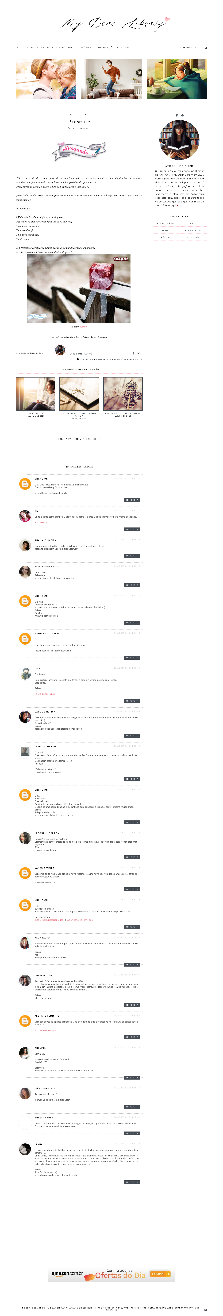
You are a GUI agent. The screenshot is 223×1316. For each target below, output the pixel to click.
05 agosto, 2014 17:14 (127, 746)
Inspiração (106, 47)
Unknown (41, 479)
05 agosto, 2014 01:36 (127, 668)
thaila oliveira (45, 540)
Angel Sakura (44, 1118)
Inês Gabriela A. (45, 1088)
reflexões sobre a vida (128, 359)
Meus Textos (40, 47)
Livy (37, 668)
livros (165, 230)
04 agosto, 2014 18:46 (127, 566)
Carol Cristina (45, 712)
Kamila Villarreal (47, 633)
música (165, 237)
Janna (39, 1144)
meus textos (103, 359)
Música (86, 47)
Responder (132, 500)
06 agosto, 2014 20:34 (127, 1117)
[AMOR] (46, 79)
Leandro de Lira (46, 746)
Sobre (125, 47)
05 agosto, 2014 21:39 (127, 832)
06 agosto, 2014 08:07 (127, 1015)
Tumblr (83, 326)
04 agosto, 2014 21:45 (127, 633)
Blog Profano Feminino (46, 1030)
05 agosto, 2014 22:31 (127, 899)
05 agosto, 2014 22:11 (127, 867)
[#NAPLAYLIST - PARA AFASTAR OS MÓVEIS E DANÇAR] (111, 79)
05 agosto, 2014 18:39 (127, 789)
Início (20, 47)
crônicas (87, 359)
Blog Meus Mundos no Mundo (49, 920)
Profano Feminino (47, 1016)
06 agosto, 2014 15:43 (127, 1088)
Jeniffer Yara (44, 975)
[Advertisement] (178, 301)
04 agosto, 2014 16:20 (127, 478)
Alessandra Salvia (47, 566)
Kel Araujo (42, 938)
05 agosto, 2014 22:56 (127, 937)
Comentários (81, 128)
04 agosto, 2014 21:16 (127, 595)
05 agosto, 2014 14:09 (127, 711)
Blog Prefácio (41, 522)
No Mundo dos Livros (45, 694)
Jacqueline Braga (47, 833)
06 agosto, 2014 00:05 (127, 975)
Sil (36, 511)
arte (193, 223)
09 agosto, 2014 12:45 (127, 1143)
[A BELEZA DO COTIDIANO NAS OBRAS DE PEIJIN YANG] (177, 79)
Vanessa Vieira (45, 868)
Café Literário (165, 223)
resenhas (193, 237)
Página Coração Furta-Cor (80, 920)
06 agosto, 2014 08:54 (127, 1047)
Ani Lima (40, 1048)
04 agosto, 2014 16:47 (127, 539)
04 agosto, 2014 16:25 (127, 510)
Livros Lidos (65, 47)
